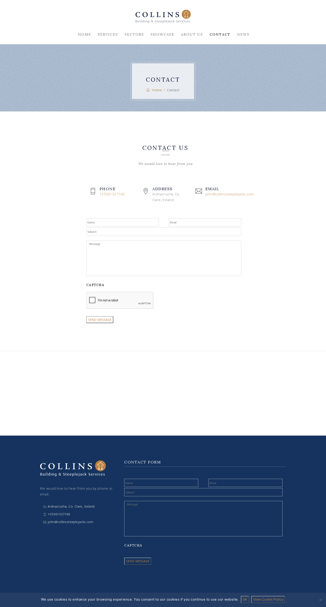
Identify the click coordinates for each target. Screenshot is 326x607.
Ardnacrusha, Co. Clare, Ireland (71, 506)
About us (192, 34)
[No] (320, 600)
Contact (220, 34)
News (243, 34)
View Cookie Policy (268, 599)
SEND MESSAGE (100, 320)
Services (108, 34)
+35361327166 (59, 514)
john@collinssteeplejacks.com (70, 522)
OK (245, 599)
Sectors (134, 34)
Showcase (162, 34)
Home (84, 34)
